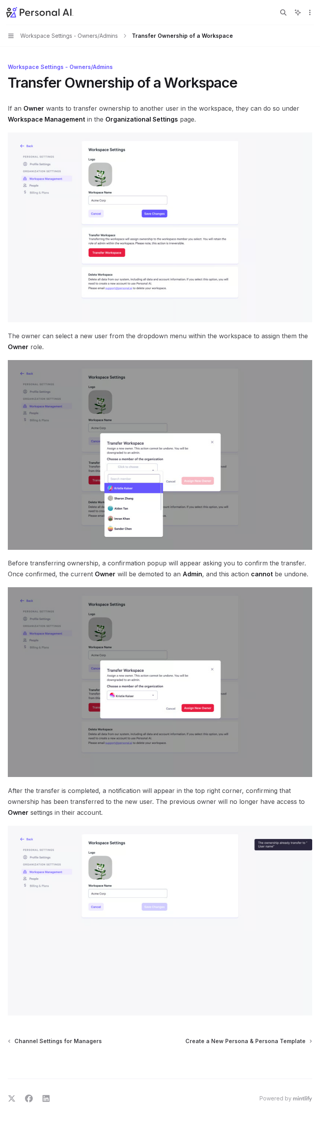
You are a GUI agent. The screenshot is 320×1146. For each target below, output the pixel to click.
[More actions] (310, 12)
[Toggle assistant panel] (297, 12)
